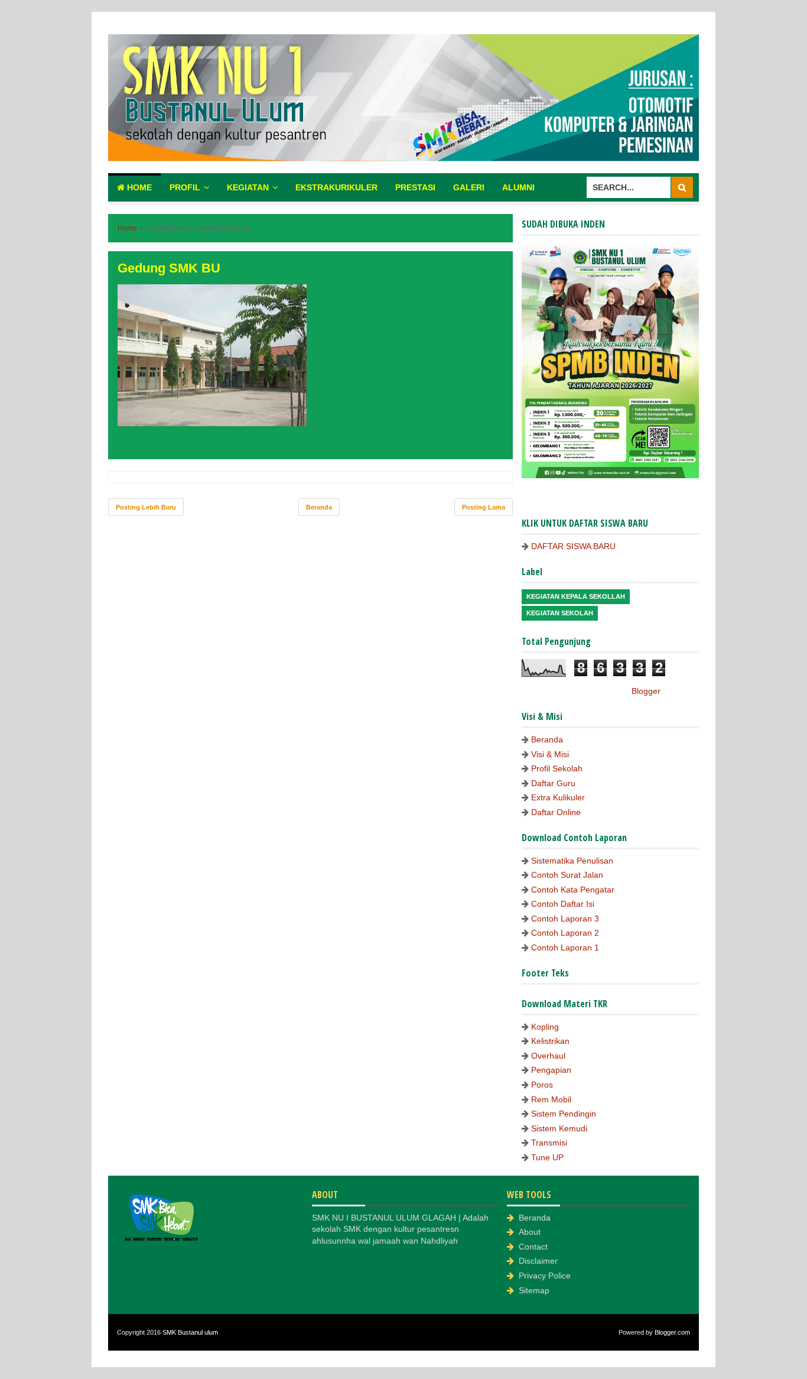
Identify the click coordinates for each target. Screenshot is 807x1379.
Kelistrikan (550, 1041)
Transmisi (549, 1142)
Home (138, 187)
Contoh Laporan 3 (565, 918)
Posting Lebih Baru (146, 507)
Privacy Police (545, 1275)
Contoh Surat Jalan (567, 875)
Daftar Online (556, 812)
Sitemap (534, 1290)
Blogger (646, 691)
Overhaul (548, 1055)
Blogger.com (672, 1332)
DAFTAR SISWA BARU (573, 546)
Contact (533, 1246)
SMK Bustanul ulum (190, 1332)
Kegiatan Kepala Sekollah (575, 596)
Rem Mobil (551, 1099)
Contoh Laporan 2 (565, 932)
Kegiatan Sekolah (559, 613)
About (530, 1232)
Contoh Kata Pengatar (572, 889)
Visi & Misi (550, 754)
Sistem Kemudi (559, 1128)
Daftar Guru (553, 783)
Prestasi (415, 187)
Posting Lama (483, 507)
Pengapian (551, 1070)
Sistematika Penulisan (572, 860)
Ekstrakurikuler (336, 187)
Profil (185, 187)
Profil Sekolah (557, 768)
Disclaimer (538, 1261)
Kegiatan (248, 187)
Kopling (545, 1026)
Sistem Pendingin (563, 1113)
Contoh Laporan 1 (565, 947)
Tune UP (547, 1157)
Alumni (518, 187)
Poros (542, 1084)
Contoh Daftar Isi (562, 903)
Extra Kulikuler (558, 797)
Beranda (319, 507)
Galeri (468, 187)
